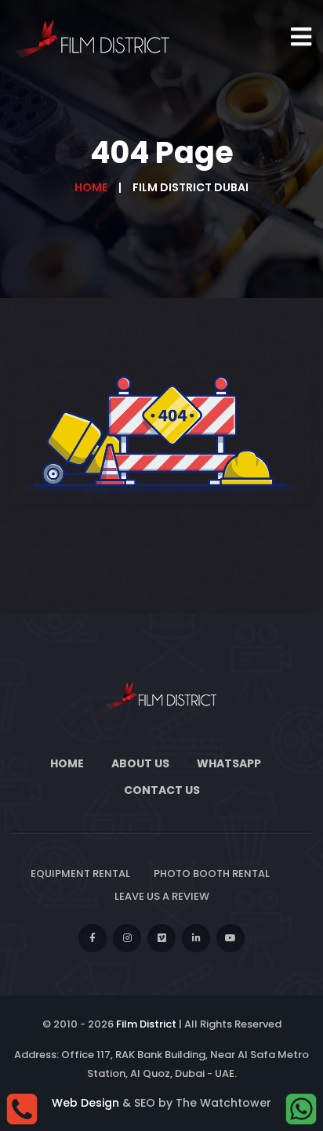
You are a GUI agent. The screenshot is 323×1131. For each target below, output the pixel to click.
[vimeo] (161, 938)
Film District (146, 1024)
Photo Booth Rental (212, 873)
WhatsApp (229, 763)
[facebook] (92, 938)
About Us (140, 763)
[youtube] (230, 938)
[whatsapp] (301, 1108)
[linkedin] (196, 938)
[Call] (22, 1108)
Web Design (85, 1103)
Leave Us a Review (161, 896)
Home (90, 187)
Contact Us (162, 790)
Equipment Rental (80, 873)
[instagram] (127, 938)
